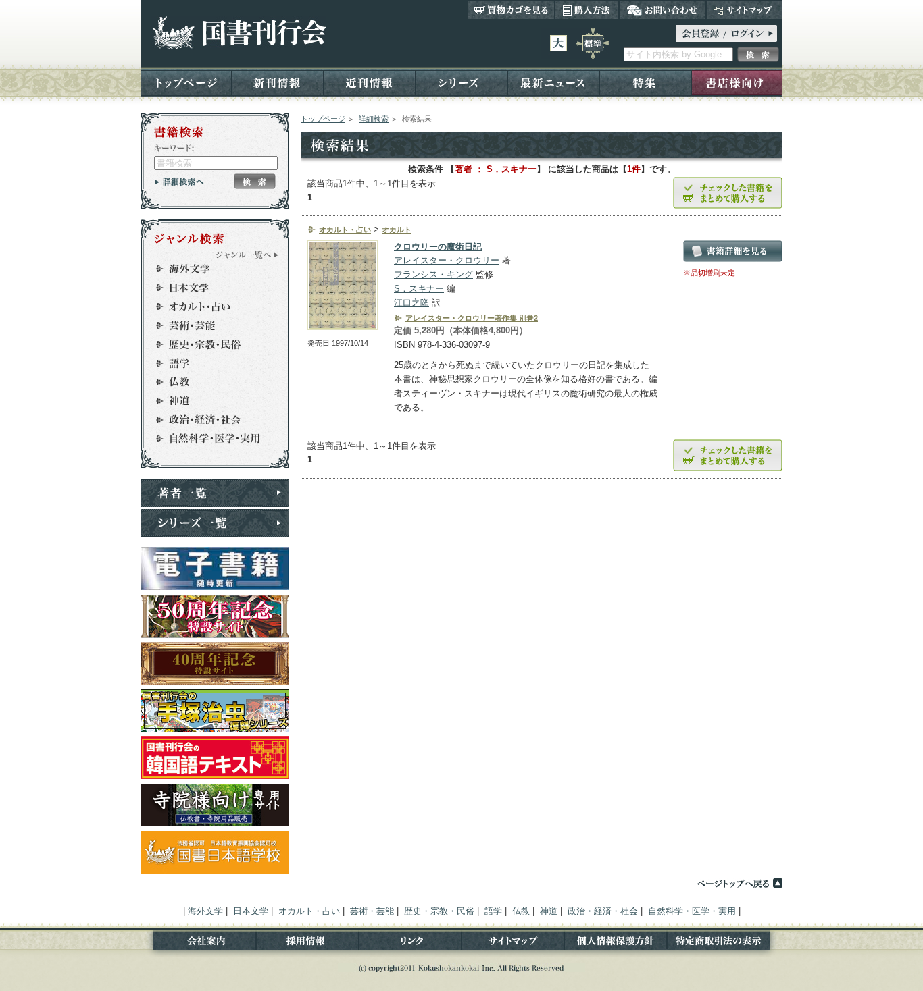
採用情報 (307, 943)
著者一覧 (215, 493)
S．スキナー (419, 289)
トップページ (186, 82)
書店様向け (736, 82)
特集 (645, 82)
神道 (208, 401)
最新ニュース (553, 82)
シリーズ (461, 82)
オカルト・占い (208, 306)
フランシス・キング (433, 274)
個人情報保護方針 (615, 943)
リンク (410, 943)
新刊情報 (278, 82)
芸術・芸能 (208, 325)
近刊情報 (370, 82)
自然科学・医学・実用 (208, 438)
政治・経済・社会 (208, 419)
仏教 (208, 382)
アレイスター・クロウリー (446, 260)
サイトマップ (744, 9)
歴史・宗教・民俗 (208, 344)
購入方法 (587, 9)
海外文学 (208, 268)
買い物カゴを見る (511, 9)
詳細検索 (374, 119)
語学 (208, 363)
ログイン (726, 33)
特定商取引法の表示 (724, 943)
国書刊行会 (238, 33)
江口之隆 (411, 303)
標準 (593, 43)
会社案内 (198, 943)
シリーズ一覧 (215, 523)
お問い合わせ (662, 9)
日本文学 (208, 287)
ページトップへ (739, 883)
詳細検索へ (179, 181)
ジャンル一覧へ (247, 254)
